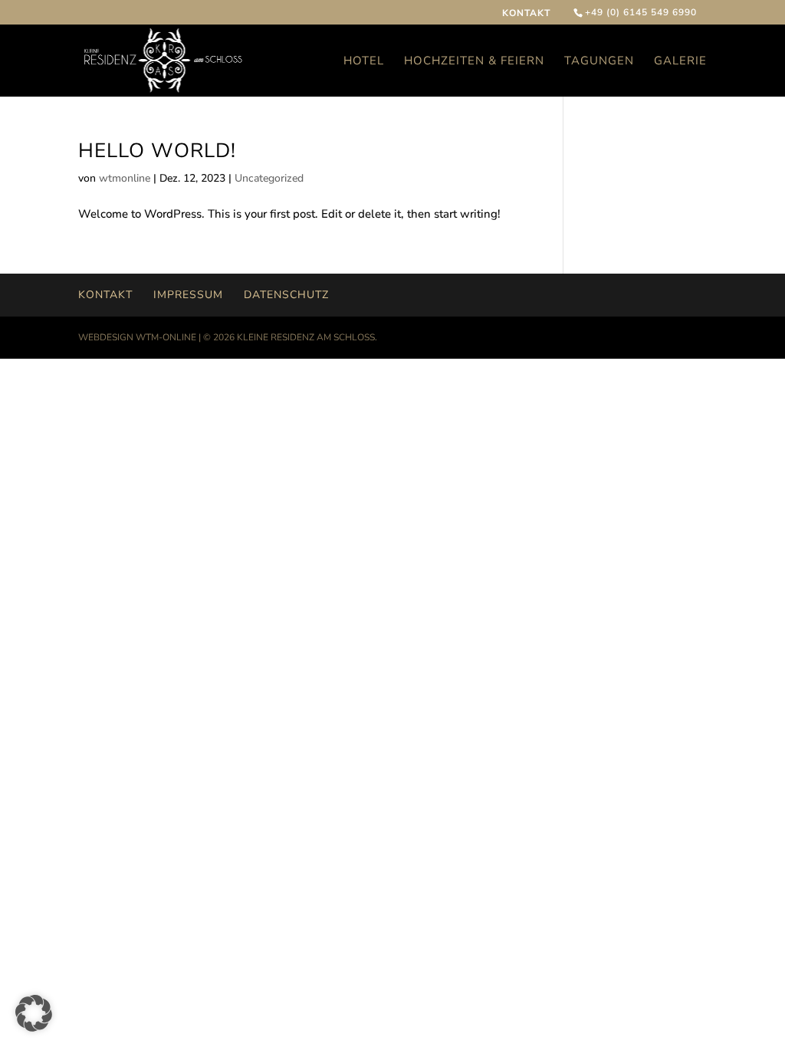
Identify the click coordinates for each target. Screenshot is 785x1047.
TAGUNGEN (599, 61)
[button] (33, 1013)
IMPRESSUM (188, 294)
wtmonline (124, 178)
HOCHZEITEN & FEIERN (474, 61)
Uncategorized (269, 178)
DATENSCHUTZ (286, 294)
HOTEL (363, 61)
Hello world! (157, 150)
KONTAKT (526, 13)
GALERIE (680, 61)
